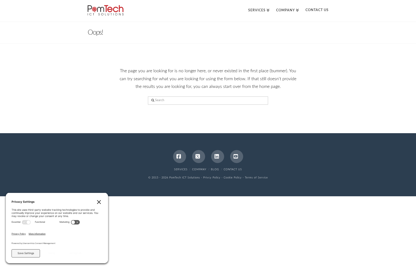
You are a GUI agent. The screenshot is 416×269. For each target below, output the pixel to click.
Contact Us (233, 169)
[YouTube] (236, 156)
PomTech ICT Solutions (184, 177)
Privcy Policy (212, 177)
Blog (215, 169)
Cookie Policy (233, 177)
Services (181, 169)
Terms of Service (256, 177)
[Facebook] (179, 156)
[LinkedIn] (217, 156)
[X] (198, 156)
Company (199, 169)
